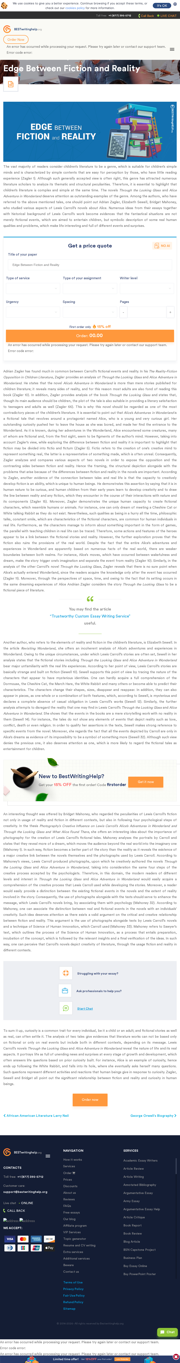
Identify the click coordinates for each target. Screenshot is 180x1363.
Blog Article (131, 1241)
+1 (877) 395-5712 (119, 15)
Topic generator (74, 1238)
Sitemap (69, 1308)
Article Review (133, 1168)
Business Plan (132, 1258)
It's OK (162, 5)
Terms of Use (73, 1282)
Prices (67, 1179)
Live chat (168, 16)
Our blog (69, 1219)
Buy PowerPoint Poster (139, 1274)
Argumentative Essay (138, 1193)
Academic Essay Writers (140, 1160)
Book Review (132, 1233)
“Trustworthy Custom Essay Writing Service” (90, 616)
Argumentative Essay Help (141, 1209)
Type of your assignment (82, 278)
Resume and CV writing (79, 1245)
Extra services (73, 1252)
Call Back (147, 16)
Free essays (71, 1212)
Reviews (69, 1199)
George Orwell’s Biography (152, 1115)
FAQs (67, 1206)
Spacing (69, 302)
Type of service (18, 278)
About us (69, 1192)
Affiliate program (75, 1225)
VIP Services (72, 1232)
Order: (89, 335)
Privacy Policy (73, 1289)
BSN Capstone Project (139, 1249)
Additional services (76, 1258)
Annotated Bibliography (139, 1185)
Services (69, 1166)
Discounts (70, 1186)
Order (67, 1173)
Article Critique (134, 1217)
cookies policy (75, 8)
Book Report (132, 1225)
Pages (124, 302)
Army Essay (131, 1201)
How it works (72, 1159)
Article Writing (133, 1176)
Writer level (128, 278)
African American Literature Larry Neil (37, 1115)
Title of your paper (22, 254)
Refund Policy (73, 1302)
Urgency (12, 302)
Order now (90, 1099)
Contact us (71, 1271)
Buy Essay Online (135, 1266)
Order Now (15, 39)
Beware (68, 1265)
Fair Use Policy (74, 1295)
